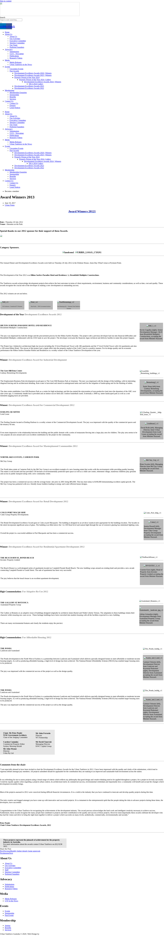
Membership (9, 90)
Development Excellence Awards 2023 (29, 86)
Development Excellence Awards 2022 (29, 88)
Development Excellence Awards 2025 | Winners (33, 75)
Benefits (13, 97)
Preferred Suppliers (17, 47)
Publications (14, 56)
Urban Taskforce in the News (21, 64)
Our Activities (15, 39)
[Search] (1, 22)
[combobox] (11, 20)
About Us (8, 34)
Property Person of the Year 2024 (26, 77)
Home (7, 32)
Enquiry (13, 105)
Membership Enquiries (18, 93)
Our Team (13, 45)
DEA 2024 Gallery (36, 84)
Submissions (14, 52)
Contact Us (9, 101)
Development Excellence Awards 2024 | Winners (42, 82)
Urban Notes (10, 205)
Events (7, 67)
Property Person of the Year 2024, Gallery (35, 80)
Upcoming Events (16, 69)
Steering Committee (17, 43)
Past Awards (14, 71)
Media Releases (15, 62)
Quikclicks (44, 934)
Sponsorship (14, 95)
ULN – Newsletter (17, 54)
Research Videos (16, 58)
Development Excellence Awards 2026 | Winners (33, 73)
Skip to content (5, 1)
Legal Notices (15, 108)
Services (13, 99)
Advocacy (9, 49)
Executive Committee (18, 41)
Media (7, 60)
